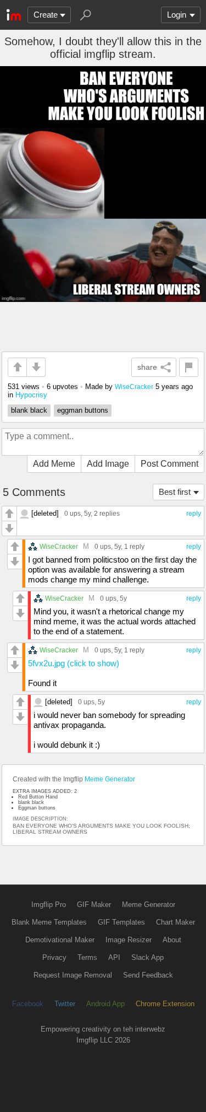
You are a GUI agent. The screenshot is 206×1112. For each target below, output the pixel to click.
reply (193, 513)
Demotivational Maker (59, 940)
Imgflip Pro (48, 904)
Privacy (54, 957)
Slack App (147, 957)
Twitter (64, 1004)
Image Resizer (128, 940)
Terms (87, 957)
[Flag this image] (188, 367)
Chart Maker (175, 922)
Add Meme (54, 463)
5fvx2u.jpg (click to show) (73, 663)
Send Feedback (148, 975)
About (172, 940)
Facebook (27, 1004)
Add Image (108, 463)
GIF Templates (121, 922)
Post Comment (169, 463)
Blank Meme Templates (49, 922)
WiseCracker (134, 386)
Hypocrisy (31, 395)
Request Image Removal (73, 975)
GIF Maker (94, 904)
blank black (29, 410)
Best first (175, 491)
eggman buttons (82, 410)
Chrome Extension (165, 1004)
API (114, 957)
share (147, 367)
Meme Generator (110, 779)
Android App (105, 1004)
